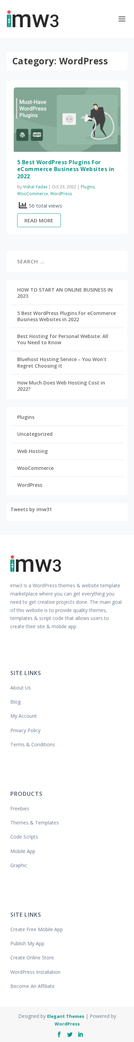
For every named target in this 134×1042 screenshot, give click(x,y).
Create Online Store (32, 957)
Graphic (18, 865)
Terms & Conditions (32, 744)
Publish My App (27, 943)
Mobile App (22, 851)
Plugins (87, 187)
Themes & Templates (34, 822)
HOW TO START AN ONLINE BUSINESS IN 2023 (65, 292)
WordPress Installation (35, 972)
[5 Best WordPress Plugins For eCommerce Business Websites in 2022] (67, 119)
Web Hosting (32, 451)
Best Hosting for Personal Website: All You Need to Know (62, 339)
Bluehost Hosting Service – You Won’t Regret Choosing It (62, 362)
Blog (15, 701)
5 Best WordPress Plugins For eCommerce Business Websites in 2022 (65, 169)
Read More (38, 220)
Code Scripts (24, 836)
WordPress (61, 194)
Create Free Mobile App (36, 929)
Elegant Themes (65, 1016)
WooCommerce (32, 194)
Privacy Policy (25, 730)
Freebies (19, 808)
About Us (20, 687)
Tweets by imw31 (31, 509)
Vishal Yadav (35, 187)
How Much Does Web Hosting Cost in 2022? (61, 385)
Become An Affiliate (32, 986)
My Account (23, 716)
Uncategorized (35, 434)
